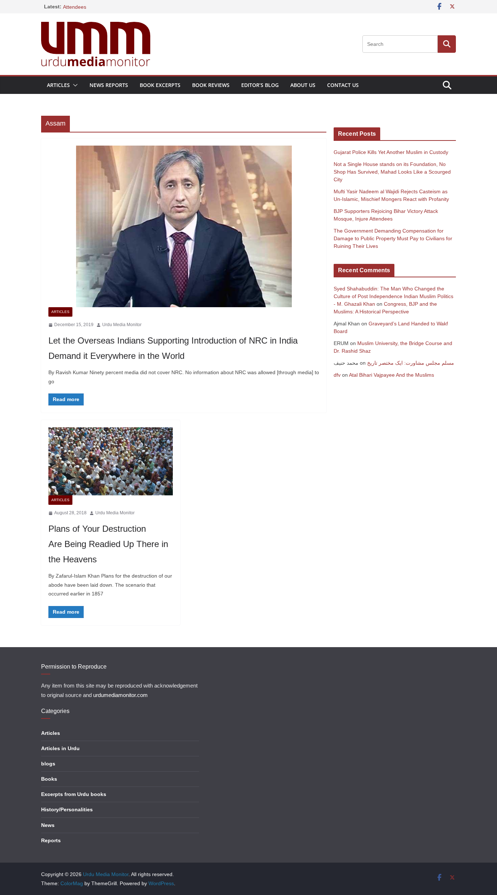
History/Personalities (67, 809)
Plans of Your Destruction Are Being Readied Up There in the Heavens (108, 544)
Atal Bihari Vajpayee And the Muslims (391, 375)
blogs (48, 764)
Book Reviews (211, 85)
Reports (51, 840)
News (48, 825)
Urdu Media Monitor (122, 324)
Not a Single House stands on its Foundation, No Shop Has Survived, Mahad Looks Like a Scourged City (392, 171)
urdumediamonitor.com (120, 695)
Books (49, 779)
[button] (74, 85)
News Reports (109, 85)
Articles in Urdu (60, 748)
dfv (337, 375)
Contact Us (343, 85)
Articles (58, 85)
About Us (302, 85)
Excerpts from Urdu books (73, 794)
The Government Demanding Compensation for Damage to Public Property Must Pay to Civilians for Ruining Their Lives (393, 238)
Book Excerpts (160, 85)
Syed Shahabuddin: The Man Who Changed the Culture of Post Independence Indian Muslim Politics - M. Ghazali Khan (393, 296)
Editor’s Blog (260, 85)
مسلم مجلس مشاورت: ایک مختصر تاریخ (410, 363)
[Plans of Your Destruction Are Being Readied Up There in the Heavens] (110, 461)
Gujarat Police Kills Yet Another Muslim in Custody (391, 152)
